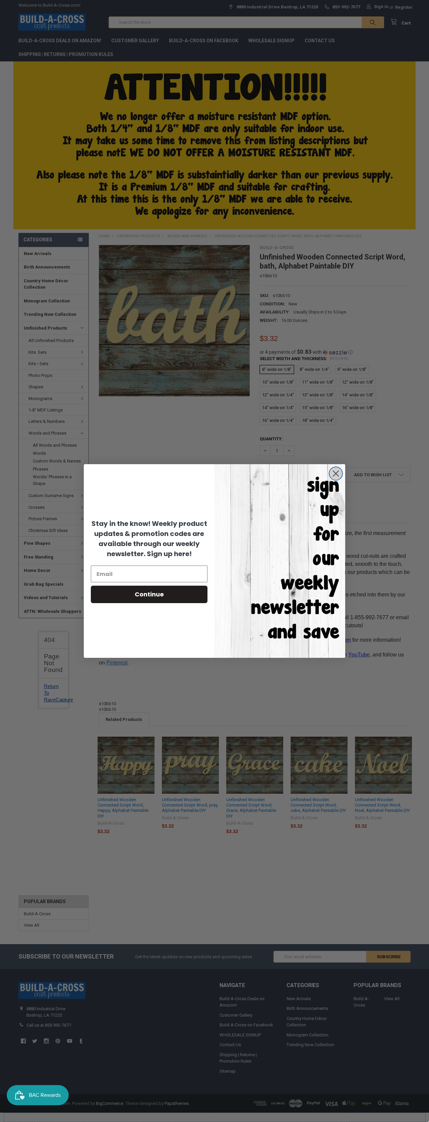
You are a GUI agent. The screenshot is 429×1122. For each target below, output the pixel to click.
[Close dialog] (336, 473)
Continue (149, 594)
